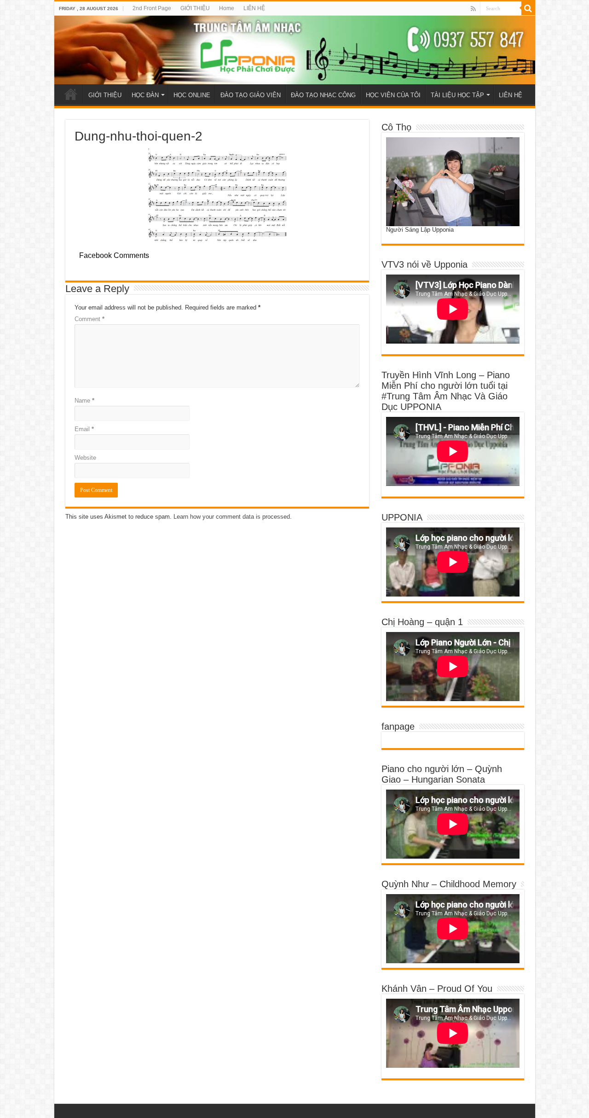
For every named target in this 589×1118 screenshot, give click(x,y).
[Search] (528, 8)
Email (84, 429)
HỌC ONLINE (191, 95)
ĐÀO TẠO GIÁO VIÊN (250, 95)
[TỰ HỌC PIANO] (294, 50)
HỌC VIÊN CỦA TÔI (393, 95)
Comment (89, 319)
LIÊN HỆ (254, 8)
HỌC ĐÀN (145, 95)
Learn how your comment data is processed (231, 516)
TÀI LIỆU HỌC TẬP (457, 95)
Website (85, 457)
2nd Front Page (152, 8)
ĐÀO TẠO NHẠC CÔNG (323, 95)
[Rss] (473, 8)
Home (226, 8)
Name (84, 400)
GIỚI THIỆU (195, 8)
